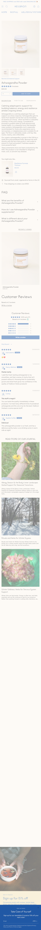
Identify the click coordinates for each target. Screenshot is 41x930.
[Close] (38, 908)
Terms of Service (13, 927)
